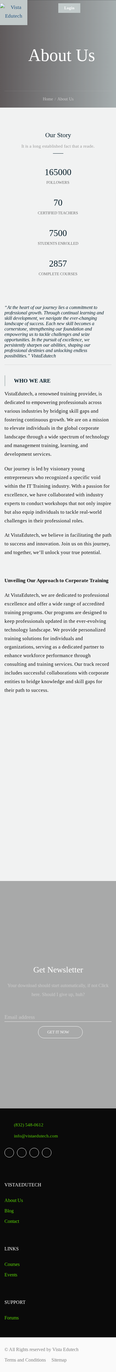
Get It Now (58, 1032)
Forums (11, 1317)
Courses (12, 1264)
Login (69, 8)
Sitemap (59, 1359)
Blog (9, 1210)
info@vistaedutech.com (36, 1136)
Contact (11, 1221)
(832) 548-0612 (28, 1124)
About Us (13, 1200)
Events (10, 1274)
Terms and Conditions (25, 1359)
